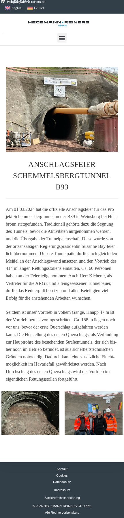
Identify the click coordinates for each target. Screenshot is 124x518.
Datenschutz (62, 482)
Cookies (62, 475)
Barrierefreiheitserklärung (62, 497)
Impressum (62, 490)
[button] (62, 38)
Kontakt (62, 469)
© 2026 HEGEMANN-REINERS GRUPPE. (62, 506)
